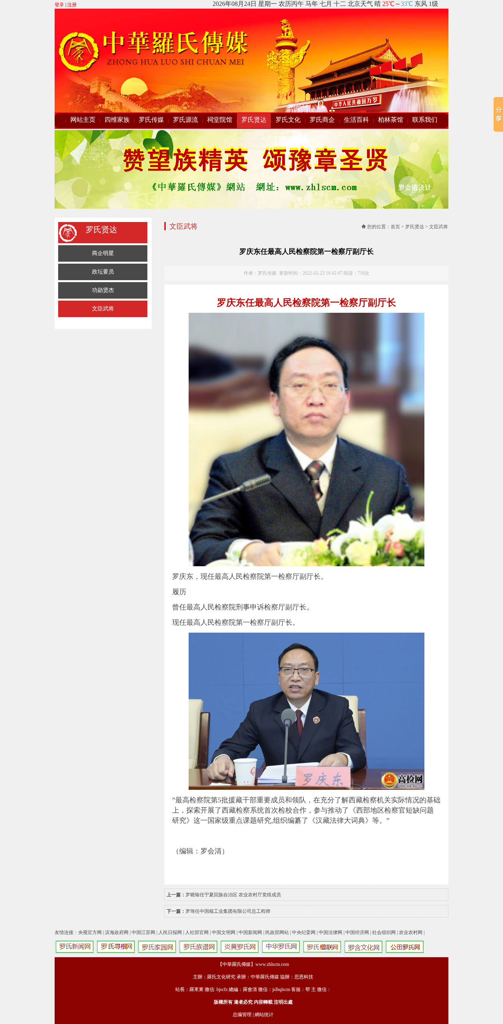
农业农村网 (410, 932)
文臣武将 (103, 309)
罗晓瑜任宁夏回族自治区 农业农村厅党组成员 (233, 894)
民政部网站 (277, 932)
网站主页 (82, 119)
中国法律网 (330, 932)
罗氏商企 (322, 119)
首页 (395, 226)
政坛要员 (103, 272)
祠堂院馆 (219, 119)
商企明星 (103, 253)
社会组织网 (384, 932)
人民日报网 (170, 932)
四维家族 (117, 119)
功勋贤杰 (103, 290)
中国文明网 (223, 932)
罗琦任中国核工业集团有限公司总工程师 (227, 911)
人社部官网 (197, 932)
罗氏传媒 (151, 119)
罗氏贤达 (253, 119)
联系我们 (424, 119)
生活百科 (356, 119)
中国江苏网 (143, 932)
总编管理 (242, 1014)
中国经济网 (357, 932)
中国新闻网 (250, 932)
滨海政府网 (117, 932)
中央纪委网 (304, 932)
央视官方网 (90, 932)
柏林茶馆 (390, 119)
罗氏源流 (185, 119)
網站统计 (264, 1014)
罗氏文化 (288, 119)
